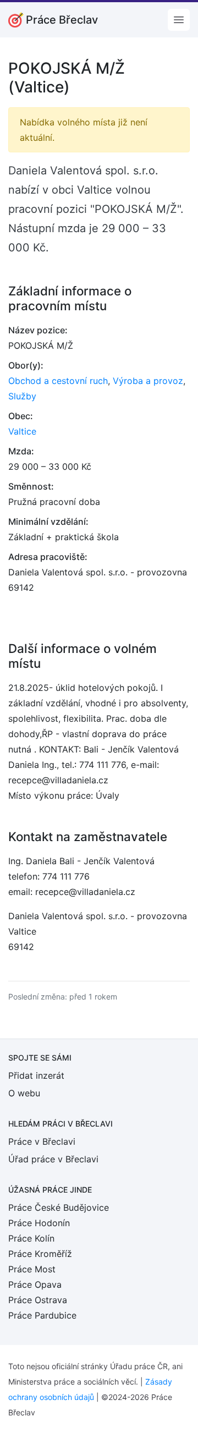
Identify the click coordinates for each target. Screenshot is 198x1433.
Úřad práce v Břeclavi (53, 1159)
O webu (24, 1093)
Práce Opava (35, 1284)
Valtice (22, 431)
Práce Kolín (31, 1238)
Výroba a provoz (148, 380)
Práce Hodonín (39, 1222)
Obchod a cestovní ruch (58, 380)
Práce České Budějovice (58, 1207)
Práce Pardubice (42, 1315)
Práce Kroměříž (40, 1253)
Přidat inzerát (36, 1075)
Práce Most (32, 1269)
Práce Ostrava (37, 1299)
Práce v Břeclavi (41, 1141)
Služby (22, 396)
